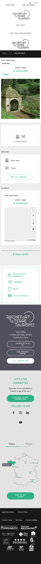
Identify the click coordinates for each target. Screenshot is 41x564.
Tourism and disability (19, 275)
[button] (18, 177)
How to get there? (20, 496)
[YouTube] (20, 422)
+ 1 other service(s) (20, 141)
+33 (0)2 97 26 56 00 (22, 344)
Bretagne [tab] (29, 444)
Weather (18, 282)
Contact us (22, 360)
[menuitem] (10, 5)
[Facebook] (13, 413)
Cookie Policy (7, 520)
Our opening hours (23, 353)
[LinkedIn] (27, 413)
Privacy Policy (23, 512)
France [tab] (12, 444)
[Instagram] (20, 413)
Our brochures (20, 295)
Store (15, 288)
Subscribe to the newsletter (20, 398)
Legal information (8, 512)
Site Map (18, 520)
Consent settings (31, 520)
